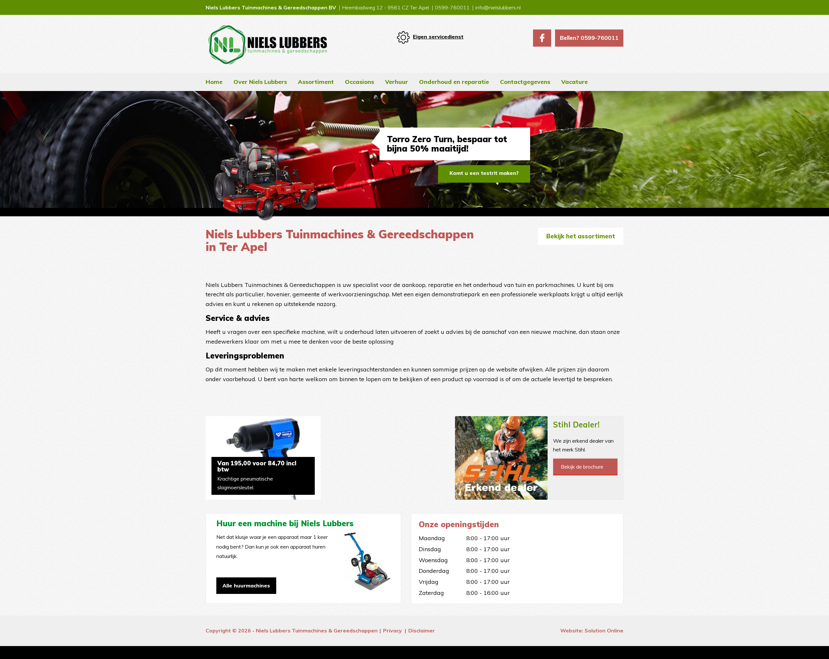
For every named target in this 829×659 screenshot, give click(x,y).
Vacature (574, 81)
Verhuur (396, 81)
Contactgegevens (525, 81)
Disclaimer (421, 630)
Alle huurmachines (246, 585)
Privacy (392, 630)
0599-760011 (452, 7)
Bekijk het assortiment (580, 236)
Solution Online (604, 630)
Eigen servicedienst (438, 36)
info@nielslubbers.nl (498, 7)
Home (214, 81)
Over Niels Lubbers (260, 81)
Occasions (359, 81)
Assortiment (316, 81)
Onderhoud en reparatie (454, 81)
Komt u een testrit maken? (484, 173)
